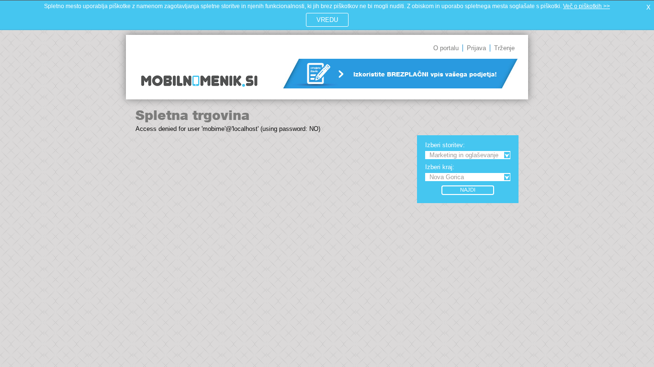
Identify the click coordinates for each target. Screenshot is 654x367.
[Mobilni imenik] (198, 93)
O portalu (446, 48)
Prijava (476, 48)
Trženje (504, 48)
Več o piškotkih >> (586, 6)
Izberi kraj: (439, 167)
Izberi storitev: (445, 145)
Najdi (467, 190)
